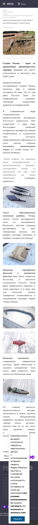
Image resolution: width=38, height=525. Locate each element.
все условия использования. (19, 496)
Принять (17, 519)
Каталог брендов (8, 12)
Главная (5, 10)
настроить (16, 506)
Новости (5, 14)
